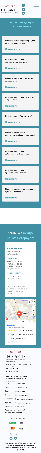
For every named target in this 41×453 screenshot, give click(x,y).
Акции (7, 387)
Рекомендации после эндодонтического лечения (17, 60)
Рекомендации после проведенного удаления (16, 171)
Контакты (8, 407)
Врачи (7, 391)
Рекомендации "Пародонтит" (18, 116)
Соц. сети (13, 434)
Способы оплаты (17, 418)
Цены (7, 383)
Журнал (8, 403)
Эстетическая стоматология (25, 399)
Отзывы (7, 395)
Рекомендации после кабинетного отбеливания (17, 152)
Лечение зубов (21, 387)
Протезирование (21, 395)
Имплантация (20, 391)
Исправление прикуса (23, 403)
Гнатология (19, 407)
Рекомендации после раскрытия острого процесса (19, 98)
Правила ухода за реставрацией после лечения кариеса (20, 41)
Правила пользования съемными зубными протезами (20, 190)
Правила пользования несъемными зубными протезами (20, 133)
